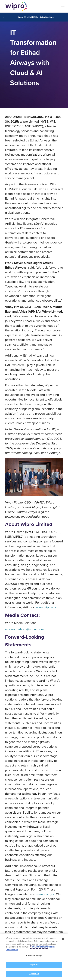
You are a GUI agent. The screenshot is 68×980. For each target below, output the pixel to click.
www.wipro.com (47, 607)
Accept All (34, 974)
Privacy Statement (39, 947)
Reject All (34, 965)
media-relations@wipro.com (24, 629)
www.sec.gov (45, 894)
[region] (34, 957)
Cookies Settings (34, 956)
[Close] (62, 939)
